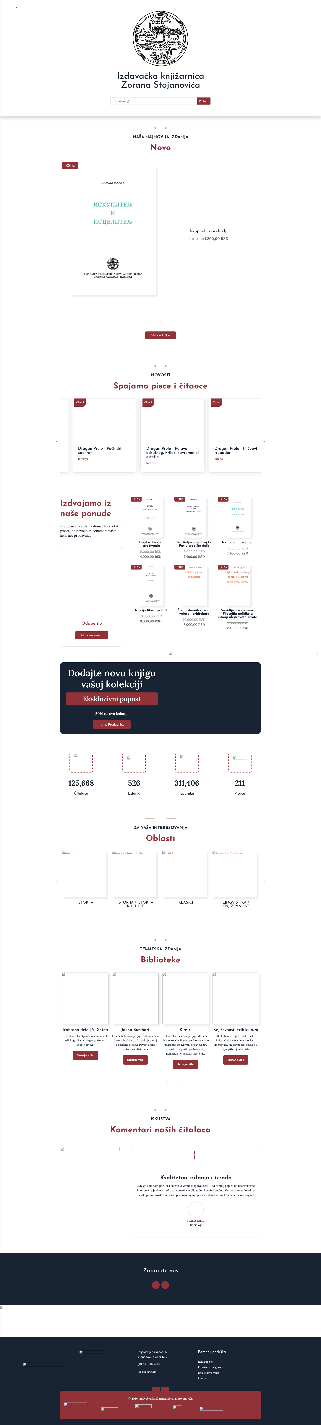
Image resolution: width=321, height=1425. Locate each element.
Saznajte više (85, 1064)
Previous (64, 238)
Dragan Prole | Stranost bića (238, 451)
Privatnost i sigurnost (211, 1367)
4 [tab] (160, 321)
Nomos (135, 1030)
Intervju (84, 463)
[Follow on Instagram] (165, 1285)
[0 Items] (299, 7)
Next (257, 238)
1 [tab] (144, 321)
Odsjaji (185, 1030)
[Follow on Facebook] (156, 1285)
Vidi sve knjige (160, 335)
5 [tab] (166, 321)
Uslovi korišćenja (208, 1373)
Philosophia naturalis (235, 1030)
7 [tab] (177, 321)
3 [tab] (155, 321)
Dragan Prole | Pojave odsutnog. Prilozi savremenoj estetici (105, 453)
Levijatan (85, 1030)
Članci (81, 402)
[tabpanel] (160, 238)
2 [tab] (149, 321)
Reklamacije (205, 1361)
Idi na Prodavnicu (91, 635)
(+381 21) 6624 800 (149, 1364)
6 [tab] (172, 321)
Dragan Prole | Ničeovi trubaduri (168, 451)
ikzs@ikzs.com (147, 1372)
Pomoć (202, 1378)
